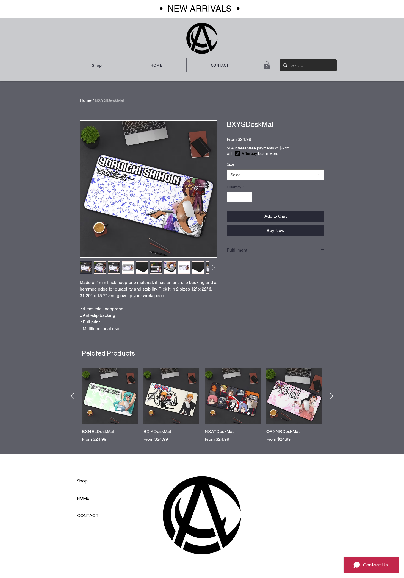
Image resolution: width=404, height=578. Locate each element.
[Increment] (247, 197)
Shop (82, 481)
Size (232, 164)
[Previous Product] (72, 396)
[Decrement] (231, 197)
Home (86, 100)
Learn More (268, 153)
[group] (202, 405)
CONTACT (87, 515)
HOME (83, 498)
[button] (266, 65)
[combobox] (275, 174)
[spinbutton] (239, 197)
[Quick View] (110, 396)
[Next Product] (332, 396)
